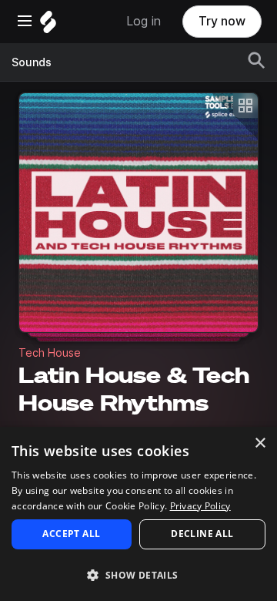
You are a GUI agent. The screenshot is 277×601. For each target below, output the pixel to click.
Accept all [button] (71, 533)
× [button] (259, 443)
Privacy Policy (200, 505)
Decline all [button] (202, 533)
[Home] (48, 25)
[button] (138, 574)
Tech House (49, 353)
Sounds (32, 62)
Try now (222, 21)
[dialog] (138, 514)
